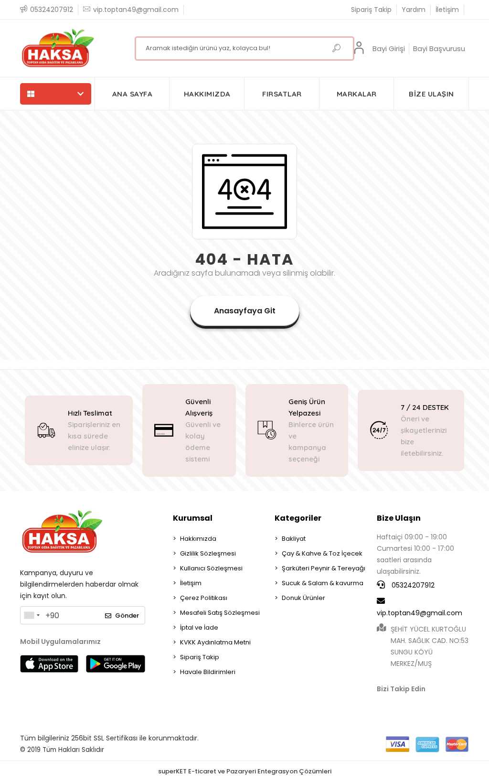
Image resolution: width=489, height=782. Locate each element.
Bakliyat (294, 538)
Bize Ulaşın (399, 518)
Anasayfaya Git (245, 310)
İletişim (447, 9)
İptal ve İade (199, 627)
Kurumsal (193, 518)
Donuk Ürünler (303, 597)
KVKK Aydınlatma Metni (215, 642)
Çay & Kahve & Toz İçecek (322, 553)
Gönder (127, 615)
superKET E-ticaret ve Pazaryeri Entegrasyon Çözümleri (244, 771)
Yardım (413, 9)
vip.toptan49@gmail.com (419, 613)
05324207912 (412, 585)
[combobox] (32, 615)
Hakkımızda (198, 538)
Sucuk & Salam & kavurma (322, 583)
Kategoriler (298, 518)
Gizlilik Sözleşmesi (208, 553)
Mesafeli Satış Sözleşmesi (220, 612)
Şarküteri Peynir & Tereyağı (323, 568)
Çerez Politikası (203, 597)
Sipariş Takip (371, 9)
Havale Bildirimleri (207, 671)
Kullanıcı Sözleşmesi (211, 568)
